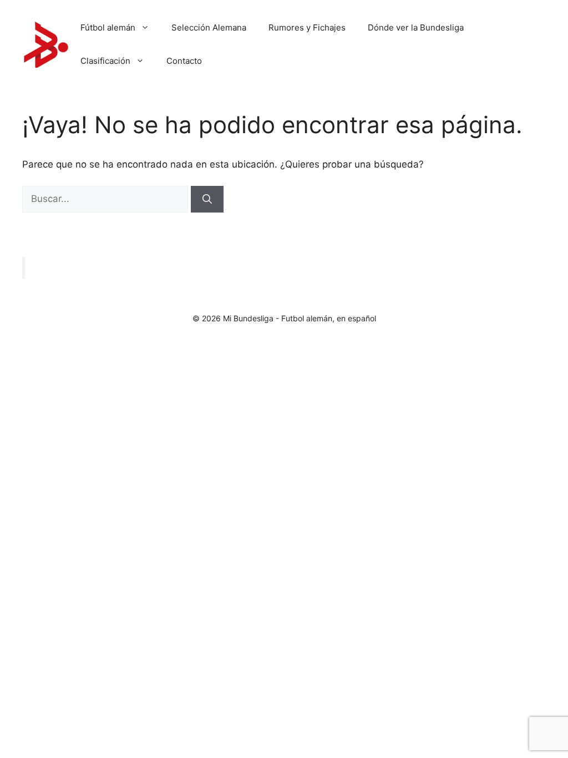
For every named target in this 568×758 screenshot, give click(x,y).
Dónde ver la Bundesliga (416, 27)
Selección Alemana (208, 27)
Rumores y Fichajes (307, 27)
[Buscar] (207, 199)
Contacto (184, 60)
